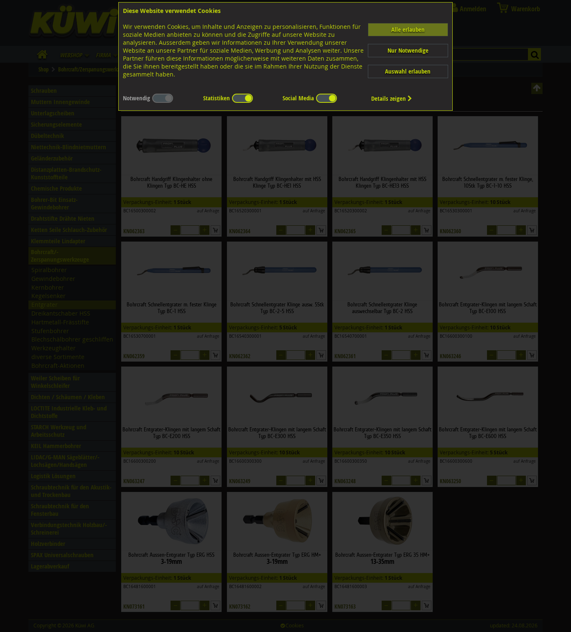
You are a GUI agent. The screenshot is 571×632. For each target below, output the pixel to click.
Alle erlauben (408, 29)
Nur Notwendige (407, 50)
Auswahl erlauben (408, 71)
